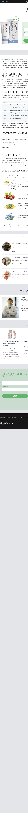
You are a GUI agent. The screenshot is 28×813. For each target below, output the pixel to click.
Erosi (15, 396)
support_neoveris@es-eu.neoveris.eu (6, 423)
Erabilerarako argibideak (12, 417)
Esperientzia (2, 417)
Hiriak (27, 417)
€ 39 (5, 226)
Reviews (21, 417)
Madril (25, 271)
